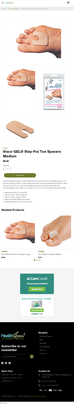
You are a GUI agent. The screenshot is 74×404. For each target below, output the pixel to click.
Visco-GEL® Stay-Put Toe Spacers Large (15, 254)
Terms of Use (42, 396)
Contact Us (43, 353)
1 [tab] (34, 260)
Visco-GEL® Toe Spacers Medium (49, 254)
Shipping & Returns (46, 336)
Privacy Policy (33, 396)
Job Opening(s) (45, 346)
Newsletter (43, 343)
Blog (41, 340)
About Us (43, 350)
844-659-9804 (53, 385)
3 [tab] (39, 260)
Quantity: (6, 165)
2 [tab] (37, 260)
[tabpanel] (18, 236)
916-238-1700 (51, 381)
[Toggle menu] (2, 2)
